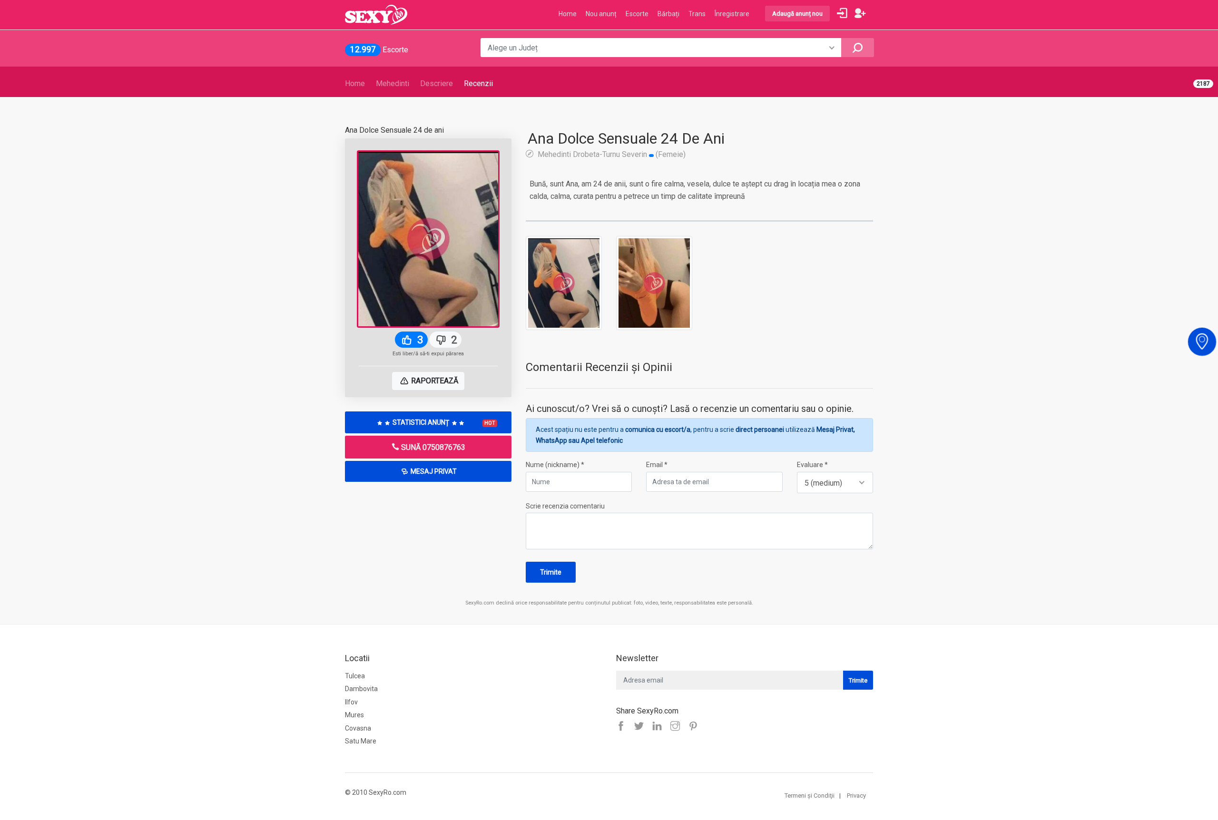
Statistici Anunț (443, 422)
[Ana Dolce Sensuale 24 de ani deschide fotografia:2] (654, 282)
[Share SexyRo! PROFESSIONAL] (677, 726)
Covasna (358, 728)
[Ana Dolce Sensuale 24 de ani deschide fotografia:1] (564, 282)
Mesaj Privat (433, 471)
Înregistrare (732, 14)
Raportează (433, 380)
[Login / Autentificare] (842, 13)
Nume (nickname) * (555, 465)
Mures (354, 715)
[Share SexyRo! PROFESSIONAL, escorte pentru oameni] (659, 726)
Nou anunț (601, 14)
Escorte (637, 14)
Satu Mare (360, 741)
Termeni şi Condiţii (810, 795)
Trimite (550, 572)
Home (355, 83)
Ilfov (351, 702)
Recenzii (478, 83)
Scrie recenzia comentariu (565, 506)
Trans (697, 14)
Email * (657, 465)
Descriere (436, 83)
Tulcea (355, 676)
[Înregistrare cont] (860, 13)
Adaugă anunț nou (797, 13)
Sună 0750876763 (432, 447)
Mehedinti (392, 83)
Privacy (856, 795)
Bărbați (668, 14)
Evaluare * (812, 465)
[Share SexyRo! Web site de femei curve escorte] (623, 726)
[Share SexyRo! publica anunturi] (641, 726)
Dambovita (361, 689)
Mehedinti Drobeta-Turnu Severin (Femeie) (611, 154)
